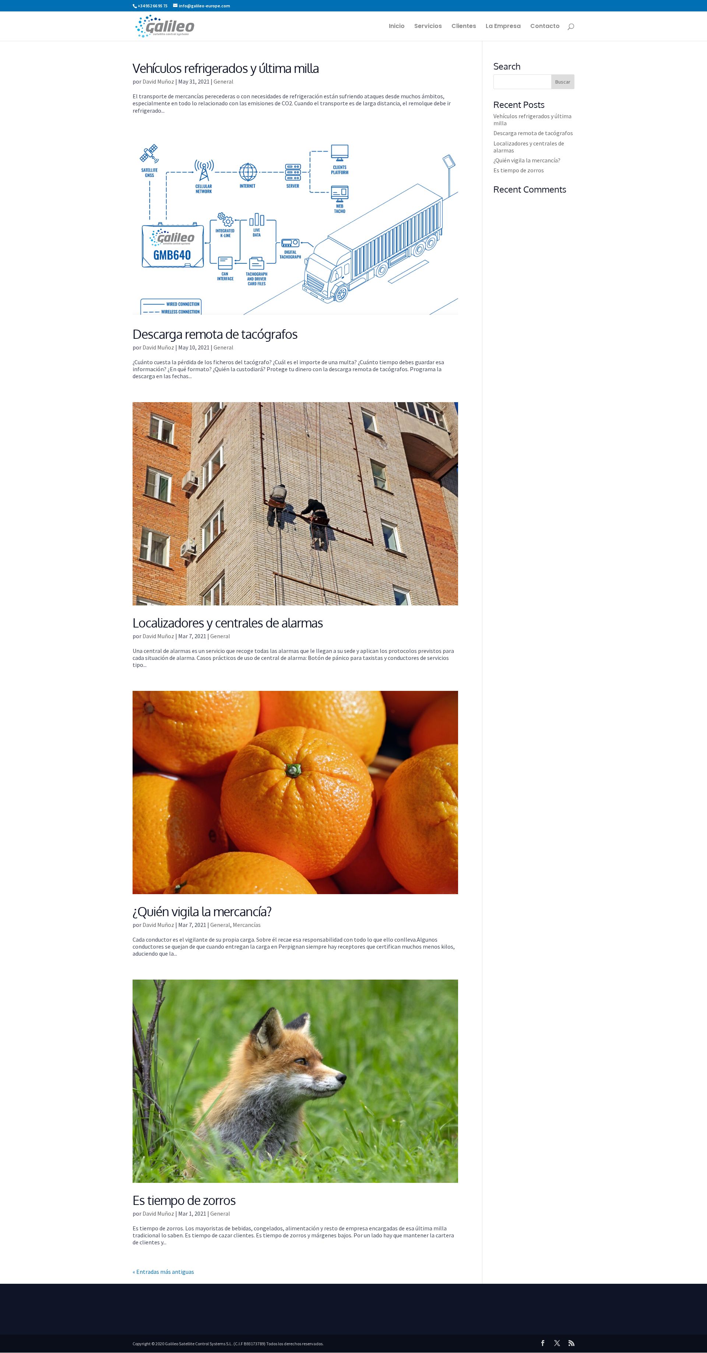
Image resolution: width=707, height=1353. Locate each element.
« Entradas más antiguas (163, 1271)
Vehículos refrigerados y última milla (226, 68)
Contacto (545, 27)
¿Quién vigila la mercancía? (202, 911)
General (223, 81)
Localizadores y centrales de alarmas (228, 622)
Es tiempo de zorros (184, 1200)
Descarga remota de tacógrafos (215, 334)
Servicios (428, 27)
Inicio (397, 27)
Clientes (463, 27)
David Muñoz (158, 81)
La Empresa (503, 27)
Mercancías (247, 924)
